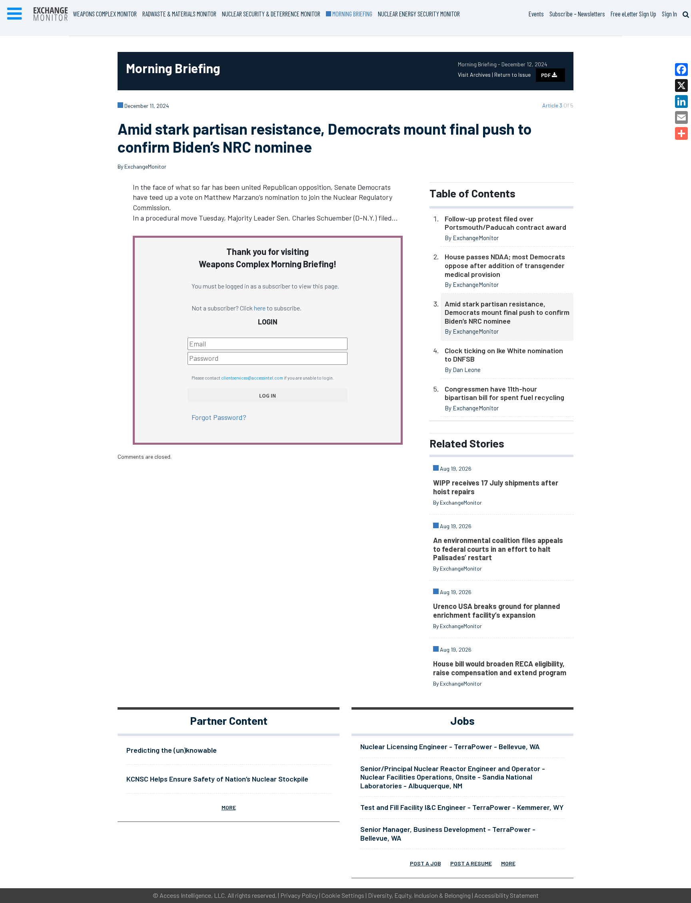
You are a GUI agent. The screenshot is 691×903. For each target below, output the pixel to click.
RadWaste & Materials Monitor (179, 14)
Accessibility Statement (506, 895)
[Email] (681, 117)
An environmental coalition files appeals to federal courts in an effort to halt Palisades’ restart (498, 549)
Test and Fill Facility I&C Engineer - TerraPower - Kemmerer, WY (461, 807)
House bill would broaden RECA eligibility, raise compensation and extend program (499, 668)
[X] (681, 85)
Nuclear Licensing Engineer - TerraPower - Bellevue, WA (450, 746)
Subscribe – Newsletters (577, 14)
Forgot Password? (219, 417)
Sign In (669, 14)
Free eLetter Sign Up (633, 14)
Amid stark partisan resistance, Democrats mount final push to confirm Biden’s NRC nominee (507, 312)
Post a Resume (471, 863)
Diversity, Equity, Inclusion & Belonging (419, 895)
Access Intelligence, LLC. (193, 895)
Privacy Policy (299, 895)
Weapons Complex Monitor (105, 14)
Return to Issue (512, 74)
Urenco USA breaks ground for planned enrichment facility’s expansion (496, 610)
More (229, 807)
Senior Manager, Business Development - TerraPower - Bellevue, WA (447, 833)
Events (536, 14)
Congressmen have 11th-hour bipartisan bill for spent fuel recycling (504, 393)
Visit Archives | (476, 74)
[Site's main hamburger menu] (14, 14)
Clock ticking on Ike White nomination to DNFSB (504, 355)
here (260, 308)
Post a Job (425, 863)
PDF (546, 75)
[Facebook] (681, 70)
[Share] (681, 133)
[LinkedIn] (681, 101)
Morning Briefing (351, 14)
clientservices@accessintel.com (252, 377)
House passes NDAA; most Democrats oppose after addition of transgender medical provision (505, 265)
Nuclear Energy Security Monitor (419, 14)
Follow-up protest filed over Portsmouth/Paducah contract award (505, 223)
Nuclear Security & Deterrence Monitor (271, 14)
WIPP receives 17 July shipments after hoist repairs (495, 487)
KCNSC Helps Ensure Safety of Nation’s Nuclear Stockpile (217, 778)
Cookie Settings (343, 895)
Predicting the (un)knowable (171, 750)
